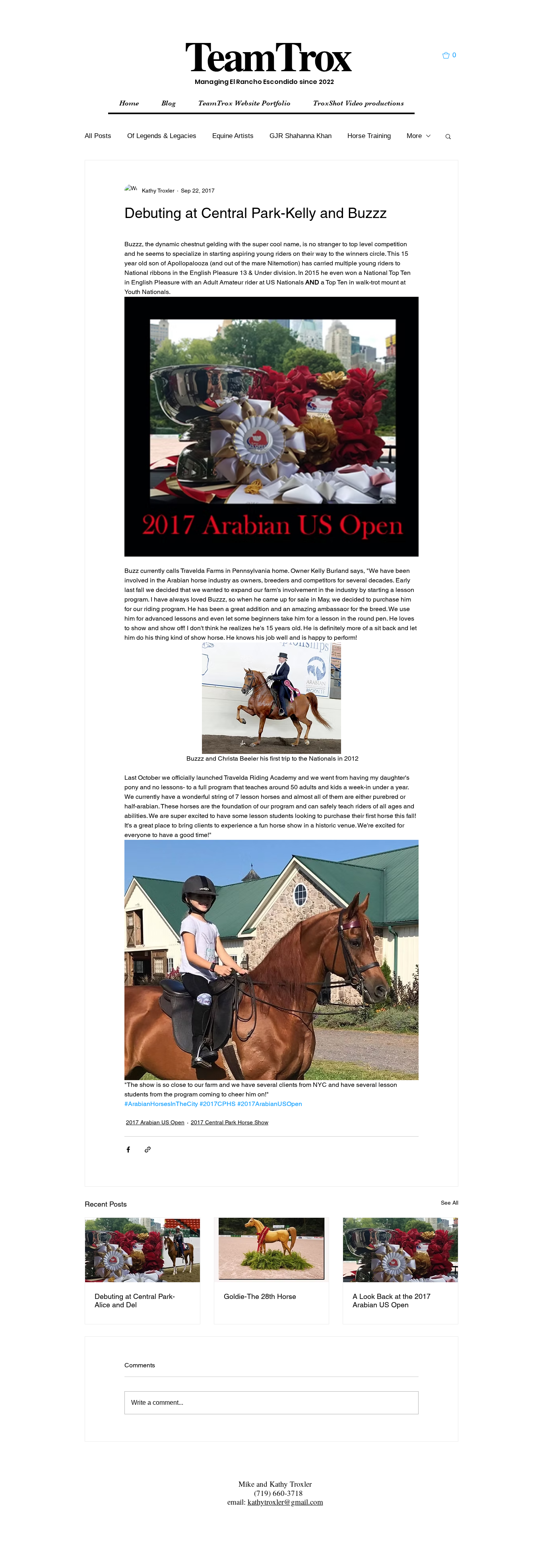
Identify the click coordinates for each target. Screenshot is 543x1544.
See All (449, 1202)
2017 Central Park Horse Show (229, 1122)
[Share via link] (147, 1149)
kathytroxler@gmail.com (285, 1502)
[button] (452, 55)
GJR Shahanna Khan (301, 136)
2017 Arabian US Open (155, 1122)
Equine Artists (233, 136)
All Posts (98, 136)
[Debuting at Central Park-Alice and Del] (142, 1250)
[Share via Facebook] (128, 1149)
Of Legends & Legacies (161, 136)
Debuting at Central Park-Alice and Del (135, 1300)
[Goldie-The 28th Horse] (271, 1250)
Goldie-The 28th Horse (260, 1296)
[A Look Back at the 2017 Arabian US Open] (400, 1250)
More (414, 136)
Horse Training (369, 136)
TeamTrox (267, 55)
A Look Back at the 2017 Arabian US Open (392, 1300)
